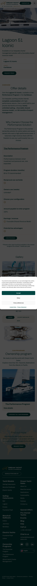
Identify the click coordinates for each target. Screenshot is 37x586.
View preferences (18, 303)
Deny (18, 298)
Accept (18, 293)
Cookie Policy (13, 307)
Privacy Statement (21, 307)
